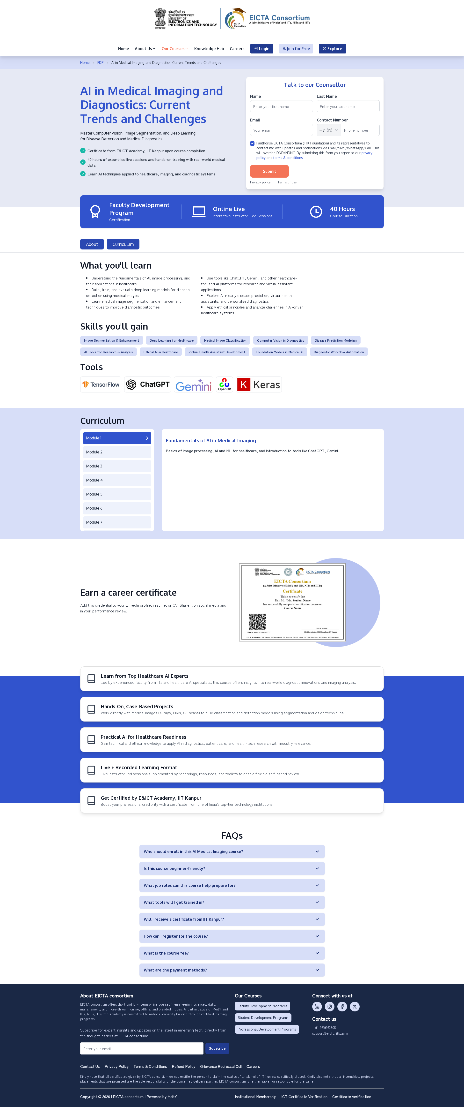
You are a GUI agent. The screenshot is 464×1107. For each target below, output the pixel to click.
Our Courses (173, 48)
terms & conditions (288, 158)
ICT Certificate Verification (304, 1096)
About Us (143, 48)
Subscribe (217, 1048)
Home (123, 48)
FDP (100, 62)
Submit (269, 171)
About (92, 244)
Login (264, 48)
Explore (334, 48)
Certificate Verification (351, 1096)
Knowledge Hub (209, 48)
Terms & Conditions (150, 1066)
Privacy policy (260, 182)
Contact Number (332, 120)
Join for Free (298, 48)
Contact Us (90, 1066)
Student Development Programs (263, 1018)
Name (255, 96)
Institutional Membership (255, 1096)
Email (255, 120)
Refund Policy (183, 1066)
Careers (237, 48)
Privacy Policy (117, 1066)
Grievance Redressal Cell (221, 1066)
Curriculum (123, 244)
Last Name (327, 96)
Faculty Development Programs (262, 1006)
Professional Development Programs (267, 1029)
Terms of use (287, 182)
